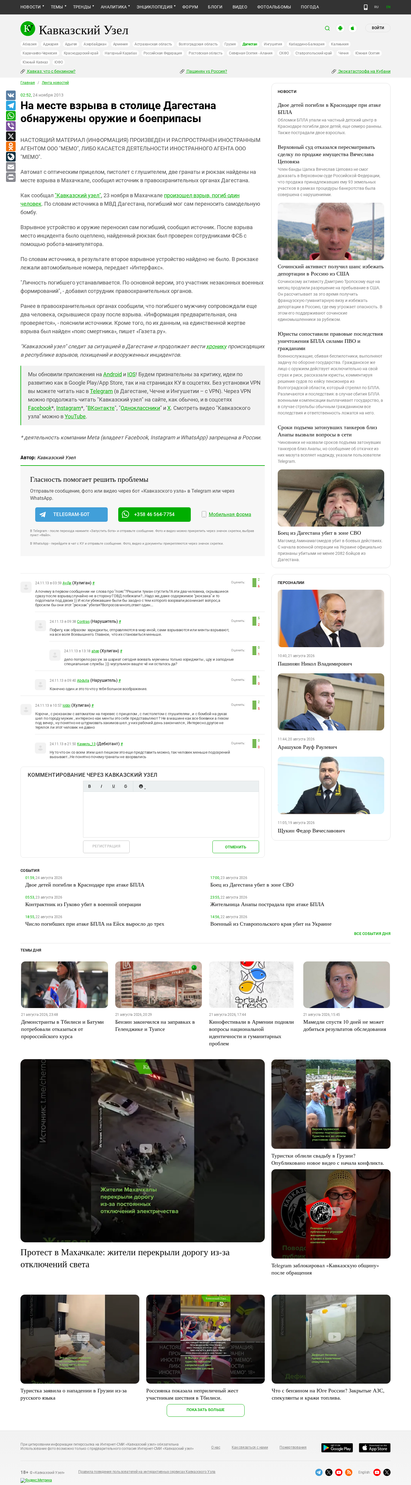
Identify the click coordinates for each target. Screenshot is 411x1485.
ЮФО (58, 62)
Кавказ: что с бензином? (51, 71)
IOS (131, 374)
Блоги (215, 7)
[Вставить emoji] (141, 786)
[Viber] (10, 126)
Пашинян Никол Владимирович (315, 663)
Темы (57, 7)
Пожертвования (293, 1447)
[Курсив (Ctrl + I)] (101, 786)
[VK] (10, 96)
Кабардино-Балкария (307, 44)
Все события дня (372, 933)
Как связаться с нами (250, 1447)
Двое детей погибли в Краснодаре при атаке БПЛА (329, 108)
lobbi (66, 705)
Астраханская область (153, 44)
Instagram (68, 408)
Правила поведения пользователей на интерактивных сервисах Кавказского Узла (146, 1472)
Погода (310, 7)
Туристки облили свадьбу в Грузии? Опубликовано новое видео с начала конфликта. (327, 1159)
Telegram (101, 391)
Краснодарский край (81, 53)
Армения (120, 44)
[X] (10, 136)
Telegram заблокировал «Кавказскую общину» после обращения (325, 1269)
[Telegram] (10, 106)
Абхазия (29, 44)
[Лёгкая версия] (365, 7)
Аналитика (114, 7)
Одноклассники (140, 408)
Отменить (235, 847)
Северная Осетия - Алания (250, 53)
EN (388, 7)
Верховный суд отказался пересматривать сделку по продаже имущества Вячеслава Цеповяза (326, 154)
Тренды (82, 7)
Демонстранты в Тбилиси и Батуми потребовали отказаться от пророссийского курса (62, 1029)
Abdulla (83, 680)
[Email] (10, 167)
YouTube (75, 416)
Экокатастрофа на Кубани (364, 71)
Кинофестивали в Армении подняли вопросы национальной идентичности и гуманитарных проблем (251, 1032)
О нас (215, 1447)
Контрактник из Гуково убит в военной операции (83, 904)
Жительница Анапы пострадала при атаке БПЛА (267, 904)
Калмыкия (339, 44)
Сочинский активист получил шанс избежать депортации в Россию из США (331, 270)
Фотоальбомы (274, 7)
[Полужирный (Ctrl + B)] (89, 786)
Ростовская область (206, 53)
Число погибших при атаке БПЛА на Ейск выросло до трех (94, 923)
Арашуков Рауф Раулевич (307, 746)
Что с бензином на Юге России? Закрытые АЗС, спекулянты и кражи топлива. (328, 1394)
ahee (95, 651)
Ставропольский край (313, 53)
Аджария (50, 44)
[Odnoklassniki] (10, 147)
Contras (83, 622)
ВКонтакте (101, 408)
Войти (378, 28)
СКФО (284, 53)
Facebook (39, 408)
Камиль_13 (86, 744)
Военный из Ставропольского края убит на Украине (271, 923)
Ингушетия (273, 44)
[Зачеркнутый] (125, 786)
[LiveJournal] (10, 157)
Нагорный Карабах (121, 53)
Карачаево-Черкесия (40, 53)
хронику (216, 346)
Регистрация (106, 846)
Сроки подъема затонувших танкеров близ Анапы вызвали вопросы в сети (327, 430)
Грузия (230, 44)
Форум (190, 7)
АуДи (67, 583)
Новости (30, 7)
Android (112, 374)
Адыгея (71, 44)
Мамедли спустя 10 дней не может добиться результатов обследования (344, 1025)
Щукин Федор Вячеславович (311, 830)
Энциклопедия (154, 7)
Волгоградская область (198, 44)
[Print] (10, 177)
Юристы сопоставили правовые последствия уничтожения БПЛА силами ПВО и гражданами (330, 341)
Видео (240, 7)
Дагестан (250, 44)
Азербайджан (95, 44)
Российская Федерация (163, 53)
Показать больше (206, 1409)
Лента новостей (55, 83)
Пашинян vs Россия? (206, 71)
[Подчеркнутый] (113, 786)
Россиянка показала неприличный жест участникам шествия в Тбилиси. (192, 1394)
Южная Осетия (367, 53)
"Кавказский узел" (78, 195)
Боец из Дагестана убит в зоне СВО (319, 532)
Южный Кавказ (35, 62)
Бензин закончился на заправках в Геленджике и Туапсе (155, 1025)
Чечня (343, 53)
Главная (27, 83)
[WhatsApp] (10, 116)
